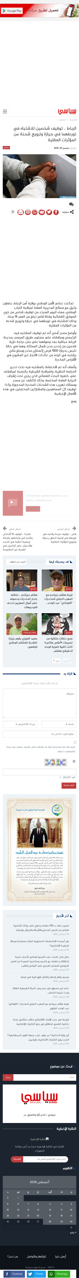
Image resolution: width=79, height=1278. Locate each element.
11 (61, 1210)
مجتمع (6, 147)
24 (71, 1222)
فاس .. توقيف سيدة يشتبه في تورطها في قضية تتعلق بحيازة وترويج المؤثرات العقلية (59, 538)
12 (50, 1210)
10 (71, 1210)
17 (71, 1216)
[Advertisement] (39, 60)
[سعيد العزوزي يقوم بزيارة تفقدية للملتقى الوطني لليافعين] (21, 624)
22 (18, 1216)
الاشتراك (17, 1159)
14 (28, 1210)
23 (8, 1216)
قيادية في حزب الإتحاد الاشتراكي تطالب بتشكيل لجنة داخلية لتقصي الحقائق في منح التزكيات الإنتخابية (41, 1022)
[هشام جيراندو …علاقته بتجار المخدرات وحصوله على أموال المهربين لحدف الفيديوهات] (21, 580)
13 (38, 1210)
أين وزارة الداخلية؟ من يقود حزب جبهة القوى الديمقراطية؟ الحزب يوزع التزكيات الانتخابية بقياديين (38, 1037)
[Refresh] (74, 760)
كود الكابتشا (69, 777)
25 (61, 1222)
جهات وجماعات (29, 632)
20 (38, 1216)
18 (61, 1216)
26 (50, 1222)
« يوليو (73, 1233)
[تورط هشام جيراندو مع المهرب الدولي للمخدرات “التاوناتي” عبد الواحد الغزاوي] (57, 580)
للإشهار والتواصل (36, 1256)
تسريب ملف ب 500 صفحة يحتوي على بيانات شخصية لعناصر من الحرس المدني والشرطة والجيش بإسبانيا (41, 928)
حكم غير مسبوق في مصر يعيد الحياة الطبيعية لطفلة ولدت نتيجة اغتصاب (40, 990)
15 (18, 1210)
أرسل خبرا (60, 1256)
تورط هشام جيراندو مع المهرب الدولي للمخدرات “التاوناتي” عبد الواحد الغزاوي (38, 1006)
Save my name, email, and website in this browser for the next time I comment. (40, 749)
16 (8, 1210)
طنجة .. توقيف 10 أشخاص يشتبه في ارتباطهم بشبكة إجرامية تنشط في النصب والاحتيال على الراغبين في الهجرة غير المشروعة (18, 542)
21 (28, 1216)
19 (50, 1216)
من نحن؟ (12, 1256)
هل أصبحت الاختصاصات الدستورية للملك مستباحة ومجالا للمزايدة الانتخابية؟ (39, 943)
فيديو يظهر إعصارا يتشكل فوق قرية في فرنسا (45, 977)
